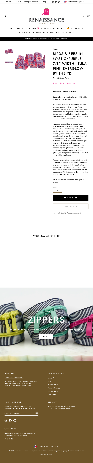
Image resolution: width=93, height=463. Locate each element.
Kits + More (57, 32)
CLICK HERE (9, 439)
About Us (18, 2)
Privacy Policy (53, 391)
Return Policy (53, 385)
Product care (70, 206)
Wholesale (8, 2)
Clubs (77, 28)
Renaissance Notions (33, 32)
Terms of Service (54, 388)
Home (55, 49)
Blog (44, 2)
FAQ (49, 381)
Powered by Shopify (46, 454)
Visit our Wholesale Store (14, 378)
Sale (71, 32)
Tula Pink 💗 (33, 28)
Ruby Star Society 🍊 (57, 28)
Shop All (15, 28)
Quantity (57, 187)
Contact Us (52, 395)
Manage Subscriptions (32, 2)
